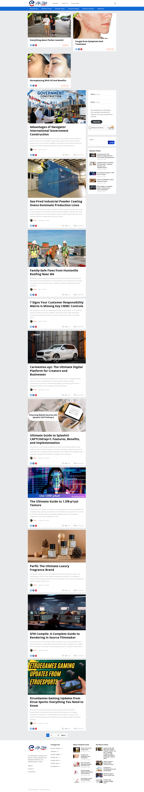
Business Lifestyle (88, 9)
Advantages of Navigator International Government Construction (49, 130)
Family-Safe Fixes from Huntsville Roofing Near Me (54, 272)
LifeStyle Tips (34, 9)
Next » (63, 735)
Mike (34, 149)
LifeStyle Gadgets (73, 9)
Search (92, 139)
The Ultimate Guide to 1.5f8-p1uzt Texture (54, 503)
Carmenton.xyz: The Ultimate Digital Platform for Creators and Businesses (56, 370)
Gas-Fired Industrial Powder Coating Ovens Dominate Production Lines (56, 203)
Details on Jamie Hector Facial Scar (109, 774)
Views (68, 155)
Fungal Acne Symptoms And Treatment (89, 42)
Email (95, 102)
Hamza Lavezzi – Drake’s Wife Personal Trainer (109, 763)
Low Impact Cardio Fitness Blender (86, 779)
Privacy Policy (75, 3)
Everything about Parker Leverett (47, 40)
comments (80, 155)
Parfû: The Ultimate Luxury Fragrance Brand (49, 568)
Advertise (55, 3)
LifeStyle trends (46, 9)
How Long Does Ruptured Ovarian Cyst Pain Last (86, 764)
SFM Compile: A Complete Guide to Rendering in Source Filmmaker (55, 635)
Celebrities (100, 9)
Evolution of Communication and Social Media (110, 769)
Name (95, 94)
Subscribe (96, 122)
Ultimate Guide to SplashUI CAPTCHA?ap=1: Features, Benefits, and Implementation (55, 439)
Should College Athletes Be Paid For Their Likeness (87, 772)
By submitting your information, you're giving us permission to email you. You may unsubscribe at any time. (101, 113)
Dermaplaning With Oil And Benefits (48, 80)
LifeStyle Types (60, 9)
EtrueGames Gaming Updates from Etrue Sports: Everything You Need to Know (56, 701)
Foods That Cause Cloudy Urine (86, 748)
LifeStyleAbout (35, 789)
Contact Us (65, 3)
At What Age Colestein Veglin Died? (108, 781)
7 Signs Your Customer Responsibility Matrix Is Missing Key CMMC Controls (57, 304)
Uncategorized (54, 766)
